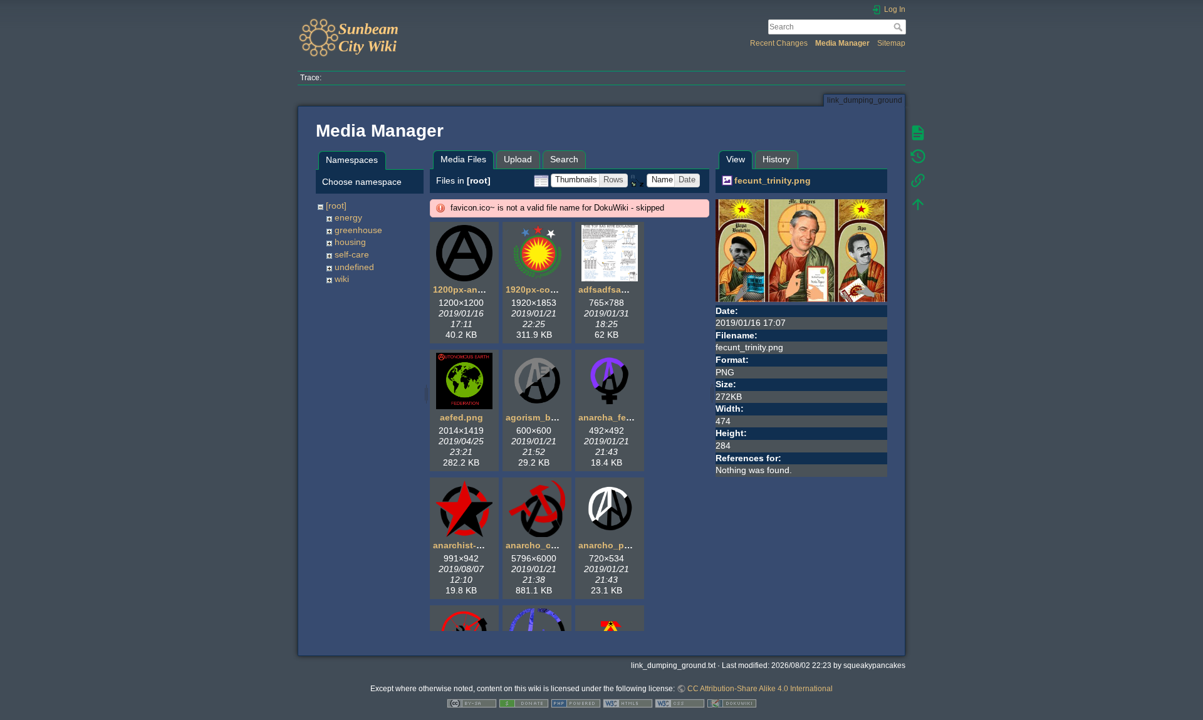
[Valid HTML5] (628, 703)
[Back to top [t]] (918, 204)
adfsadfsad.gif (609, 289)
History (776, 159)
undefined (354, 267)
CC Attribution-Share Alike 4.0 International (760, 688)
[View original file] (801, 249)
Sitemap (891, 43)
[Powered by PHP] (576, 703)
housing (350, 242)
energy (348, 217)
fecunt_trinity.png (772, 180)
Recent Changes (779, 43)
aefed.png (461, 417)
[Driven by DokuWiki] (732, 703)
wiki (342, 279)
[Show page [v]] (918, 133)
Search (899, 27)
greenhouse (358, 230)
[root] (336, 206)
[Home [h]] (446, 21)
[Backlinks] (918, 180)
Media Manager (842, 43)
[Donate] (524, 703)
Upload (518, 159)
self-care (352, 254)
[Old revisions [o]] (918, 157)
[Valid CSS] (680, 703)
